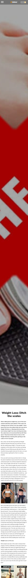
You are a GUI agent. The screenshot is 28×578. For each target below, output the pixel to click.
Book (22, 2)
